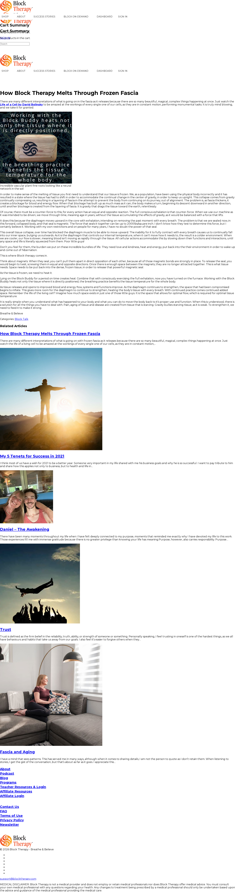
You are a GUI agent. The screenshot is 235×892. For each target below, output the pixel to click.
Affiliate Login (12, 796)
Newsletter (9, 825)
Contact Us (9, 807)
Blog (4, 778)
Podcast (7, 773)
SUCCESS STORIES (44, 16)
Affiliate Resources (16, 791)
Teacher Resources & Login (23, 787)
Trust (5, 629)
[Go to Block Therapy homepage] (17, 10)
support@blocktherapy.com (18, 878)
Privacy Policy (12, 820)
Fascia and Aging (17, 752)
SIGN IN (122, 16)
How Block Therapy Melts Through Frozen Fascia (50, 333)
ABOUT (21, 16)
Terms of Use (11, 816)
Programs (8, 782)
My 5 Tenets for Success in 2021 (32, 456)
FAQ (3, 811)
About (5, 769)
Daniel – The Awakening (24, 529)
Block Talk (21, 319)
